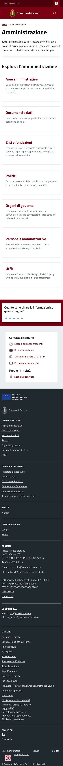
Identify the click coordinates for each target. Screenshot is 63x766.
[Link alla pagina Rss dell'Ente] (4, 735)
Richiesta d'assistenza (13, 719)
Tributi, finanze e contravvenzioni (18, 496)
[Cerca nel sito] (53, 13)
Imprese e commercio (12, 491)
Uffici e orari (8, 591)
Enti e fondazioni (10, 435)
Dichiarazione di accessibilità (16, 700)
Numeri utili (7, 596)
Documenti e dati (10, 430)
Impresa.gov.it (9, 646)
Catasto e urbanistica (12, 481)
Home (4, 24)
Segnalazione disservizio (14, 712)
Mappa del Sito (21, 754)
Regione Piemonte (12, 3)
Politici (5, 440)
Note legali (7, 695)
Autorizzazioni (9, 476)
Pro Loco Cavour (10, 681)
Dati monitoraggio (11, 751)
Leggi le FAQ (8, 708)
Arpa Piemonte (9, 671)
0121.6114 (17, 562)
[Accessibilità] (8, 757)
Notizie (5, 513)
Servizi (36, 751)
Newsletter (7, 739)
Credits (55, 751)
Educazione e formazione (14, 486)
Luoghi (5, 529)
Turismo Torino (9, 656)
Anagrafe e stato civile (13, 471)
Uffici (4, 455)
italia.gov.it (7, 651)
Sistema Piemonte (11, 676)
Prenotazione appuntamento (16, 715)
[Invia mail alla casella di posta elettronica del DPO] (20, 613)
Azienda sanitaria (10, 666)
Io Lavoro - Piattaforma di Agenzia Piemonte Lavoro (28, 685)
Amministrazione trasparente (16, 704)
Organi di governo (11, 445)
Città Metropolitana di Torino (16, 642)
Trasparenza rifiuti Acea (13, 661)
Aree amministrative (12, 425)
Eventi (5, 534)
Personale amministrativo (15, 450)
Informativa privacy (11, 690)
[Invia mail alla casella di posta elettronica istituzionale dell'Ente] (26, 567)
